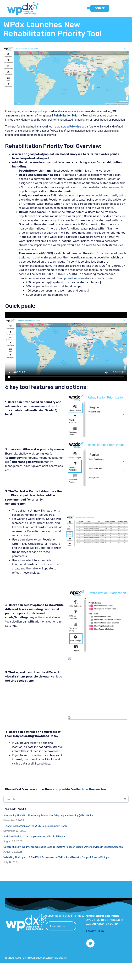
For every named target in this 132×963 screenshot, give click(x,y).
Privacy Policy (95, 931)
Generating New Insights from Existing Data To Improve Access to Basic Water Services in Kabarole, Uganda (63, 846)
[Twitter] (90, 943)
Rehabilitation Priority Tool (71, 115)
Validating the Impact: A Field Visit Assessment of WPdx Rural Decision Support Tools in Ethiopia (56, 857)
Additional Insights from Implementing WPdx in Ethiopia (34, 836)
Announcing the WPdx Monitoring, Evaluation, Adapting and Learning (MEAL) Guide (48, 815)
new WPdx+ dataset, (73, 126)
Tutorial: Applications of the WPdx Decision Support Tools (35, 826)
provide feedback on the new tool (83, 789)
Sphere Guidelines (74, 278)
